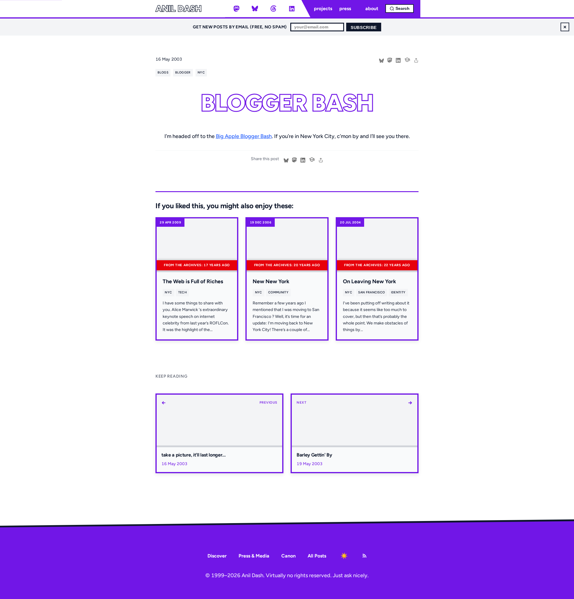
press (345, 8)
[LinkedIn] (291, 8)
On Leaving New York (369, 281)
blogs (163, 72)
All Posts (317, 556)
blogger (182, 72)
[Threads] (273, 8)
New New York (271, 281)
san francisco (371, 292)
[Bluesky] (255, 8)
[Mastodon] (236, 8)
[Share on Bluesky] (381, 60)
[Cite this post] (407, 59)
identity (398, 292)
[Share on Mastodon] (389, 60)
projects (323, 8)
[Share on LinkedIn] (398, 60)
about (371, 8)
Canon (288, 556)
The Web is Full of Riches (193, 281)
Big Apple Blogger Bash (244, 136)
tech (182, 292)
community (278, 292)
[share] (416, 60)
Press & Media (254, 556)
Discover (217, 556)
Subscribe (364, 27)
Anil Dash (178, 8)
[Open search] (399, 8)
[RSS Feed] (364, 555)
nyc (201, 72)
